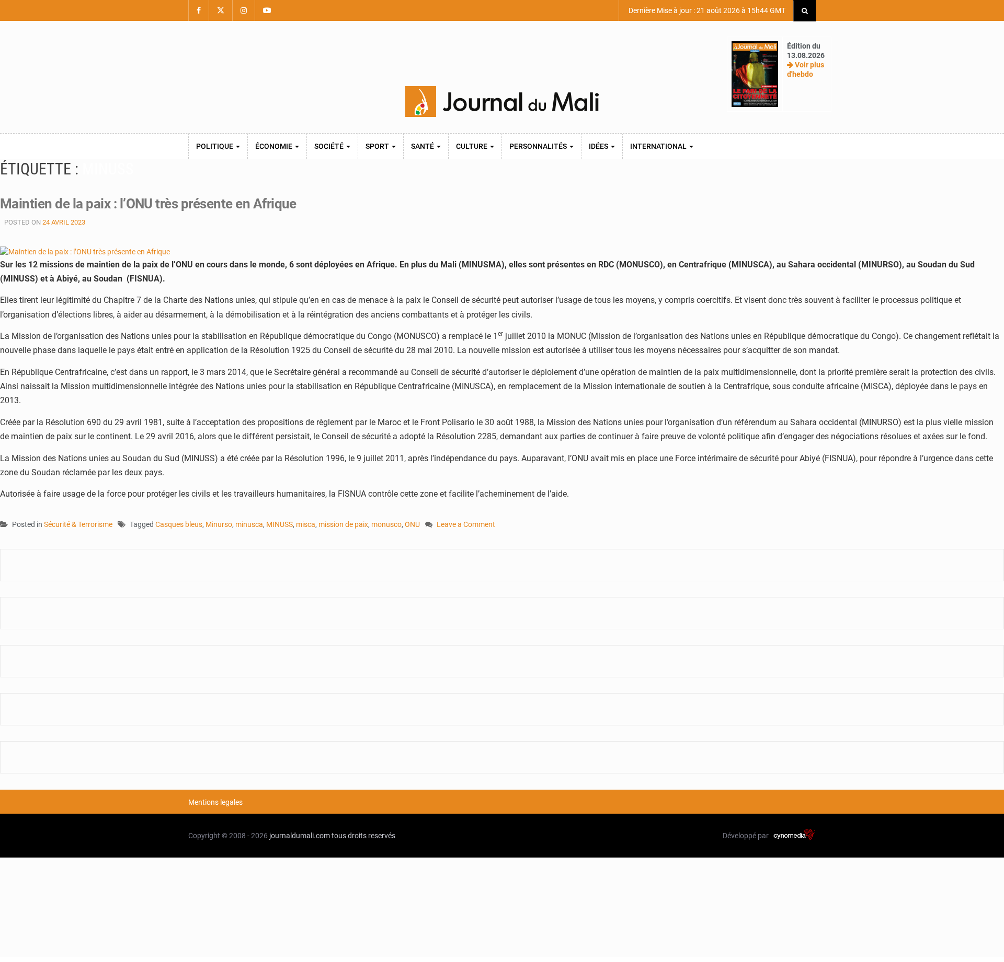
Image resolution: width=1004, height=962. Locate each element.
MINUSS (279, 524)
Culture (472, 146)
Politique (215, 146)
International (659, 146)
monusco (386, 524)
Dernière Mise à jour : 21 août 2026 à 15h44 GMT (706, 10)
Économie (274, 146)
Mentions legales (215, 802)
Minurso (219, 524)
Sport (378, 146)
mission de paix (343, 524)
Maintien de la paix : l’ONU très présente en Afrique (148, 204)
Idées (599, 146)
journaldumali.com (299, 835)
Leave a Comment (466, 525)
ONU (412, 524)
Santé (423, 146)
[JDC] (502, 102)
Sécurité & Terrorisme (78, 524)
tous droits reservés (363, 835)
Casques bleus (178, 524)
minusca (249, 524)
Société (329, 146)
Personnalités (538, 146)
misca (305, 524)
